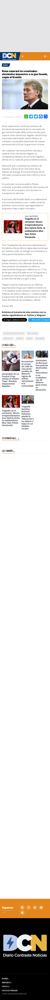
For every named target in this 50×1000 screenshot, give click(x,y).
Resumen (5, 978)
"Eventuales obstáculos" (14, 333)
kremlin (20, 338)
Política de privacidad (10, 990)
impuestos (9, 338)
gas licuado (33, 333)
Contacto (5, 986)
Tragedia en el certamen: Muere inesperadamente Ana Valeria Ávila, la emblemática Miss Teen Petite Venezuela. (35, 227)
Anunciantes (6, 982)
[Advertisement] (25, 26)
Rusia (30, 338)
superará (40, 338)
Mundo (5, 65)
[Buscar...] (46, 56)
